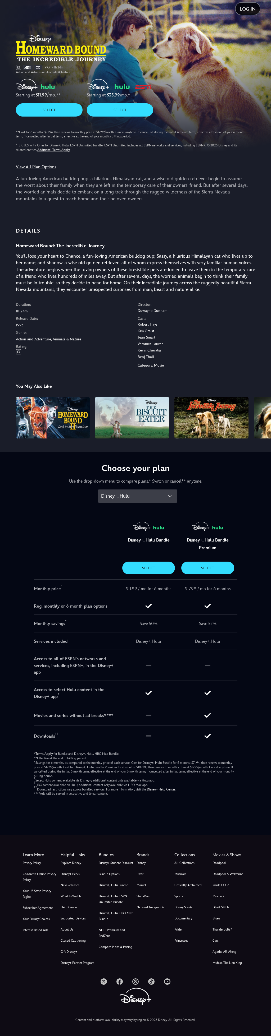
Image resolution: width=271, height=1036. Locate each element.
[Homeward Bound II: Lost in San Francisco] (53, 417)
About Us (67, 929)
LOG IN (248, 9)
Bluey (216, 918)
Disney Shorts (183, 907)
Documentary (183, 918)
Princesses (181, 940)
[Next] (262, 417)
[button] (78, 855)
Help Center (69, 907)
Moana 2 (218, 896)
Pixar (140, 874)
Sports (178, 896)
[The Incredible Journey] (211, 417)
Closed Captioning (73, 940)
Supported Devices (73, 918)
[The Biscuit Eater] (132, 417)
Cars (216, 940)
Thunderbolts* (222, 929)
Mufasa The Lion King (227, 963)
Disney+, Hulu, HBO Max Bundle (116, 916)
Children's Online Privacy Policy (39, 877)
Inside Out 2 (221, 885)
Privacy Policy (32, 863)
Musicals (180, 874)
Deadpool (219, 863)
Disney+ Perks (70, 874)
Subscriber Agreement (38, 908)
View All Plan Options (36, 166)
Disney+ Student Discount (116, 863)
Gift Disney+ (69, 952)
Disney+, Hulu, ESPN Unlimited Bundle (113, 899)
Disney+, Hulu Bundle (113, 885)
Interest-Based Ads (35, 930)
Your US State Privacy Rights (37, 894)
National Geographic (150, 907)
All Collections (184, 863)
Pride (178, 929)
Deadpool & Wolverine (228, 874)
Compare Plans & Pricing (115, 947)
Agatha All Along (224, 952)
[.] (104, 981)
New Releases (70, 885)
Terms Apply (44, 754)
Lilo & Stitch (221, 907)
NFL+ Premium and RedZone (112, 933)
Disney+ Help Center (161, 789)
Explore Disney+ (72, 863)
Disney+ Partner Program (77, 963)
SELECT (49, 110)
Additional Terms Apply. (53, 150)
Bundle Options (109, 874)
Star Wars (143, 896)
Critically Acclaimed (188, 885)
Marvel (141, 885)
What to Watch (71, 896)
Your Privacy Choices (36, 919)
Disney (141, 863)
